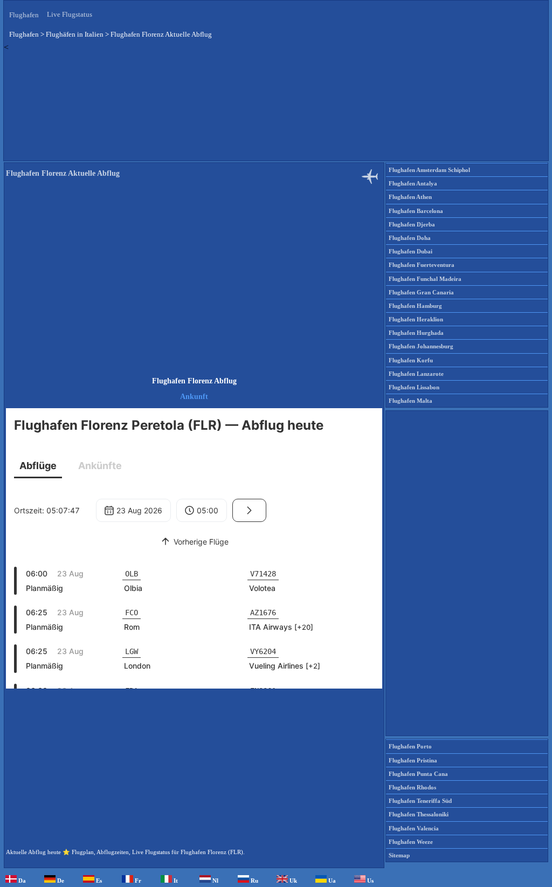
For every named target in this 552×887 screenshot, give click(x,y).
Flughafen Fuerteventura (421, 265)
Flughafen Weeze (411, 841)
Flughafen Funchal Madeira (425, 279)
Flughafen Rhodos (412, 787)
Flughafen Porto (410, 746)
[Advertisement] (276, 106)
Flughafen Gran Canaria (421, 292)
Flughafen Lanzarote (416, 373)
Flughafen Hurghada (416, 332)
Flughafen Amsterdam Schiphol (429, 170)
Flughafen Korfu (411, 360)
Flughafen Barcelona (416, 211)
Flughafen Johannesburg (421, 346)
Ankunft (194, 397)
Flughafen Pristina (413, 760)
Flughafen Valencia (414, 828)
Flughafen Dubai (410, 251)
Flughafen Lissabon (414, 387)
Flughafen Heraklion (416, 319)
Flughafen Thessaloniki (418, 814)
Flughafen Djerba (412, 224)
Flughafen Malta (410, 400)
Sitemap (399, 855)
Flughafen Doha (410, 238)
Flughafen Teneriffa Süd (420, 800)
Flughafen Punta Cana (418, 774)
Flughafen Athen (410, 197)
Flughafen (24, 15)
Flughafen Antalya (413, 183)
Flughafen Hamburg (415, 305)
